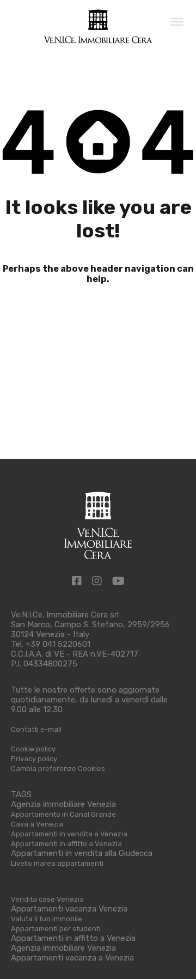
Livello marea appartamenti (57, 863)
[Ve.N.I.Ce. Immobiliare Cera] (98, 39)
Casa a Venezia (37, 824)
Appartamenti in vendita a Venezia (69, 834)
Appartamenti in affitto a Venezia (66, 844)
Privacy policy (34, 759)
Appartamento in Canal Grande (63, 814)
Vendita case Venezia (47, 899)
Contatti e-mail (36, 729)
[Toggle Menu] (176, 21)
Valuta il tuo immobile (46, 919)
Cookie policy (33, 749)
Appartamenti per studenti (56, 929)
